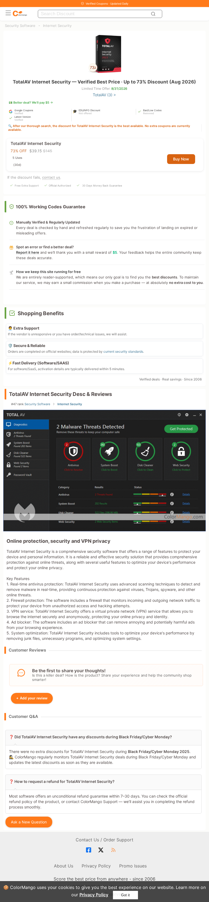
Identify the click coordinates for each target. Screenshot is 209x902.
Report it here (27, 252)
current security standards (123, 351)
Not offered (85, 113)
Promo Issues (133, 866)
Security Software (20, 25)
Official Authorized (60, 185)
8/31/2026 (119, 88)
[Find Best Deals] (154, 14)
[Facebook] (89, 850)
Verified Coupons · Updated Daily (107, 3)
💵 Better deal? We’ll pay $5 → (31, 102)
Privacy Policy (93, 894)
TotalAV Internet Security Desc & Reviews (60, 394)
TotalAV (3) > (104, 94)
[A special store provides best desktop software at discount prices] (19, 14)
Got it (125, 895)
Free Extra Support (27, 185)
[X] (101, 850)
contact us (51, 177)
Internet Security (57, 25)
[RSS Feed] (114, 850)
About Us (63, 866)
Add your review (31, 698)
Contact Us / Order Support (104, 839)
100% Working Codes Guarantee (50, 206)
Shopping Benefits (41, 313)
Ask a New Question (29, 822)
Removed (148, 113)
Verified (18, 113)
